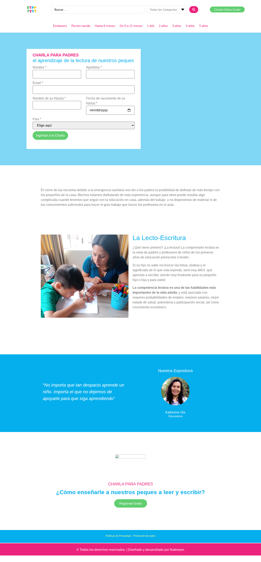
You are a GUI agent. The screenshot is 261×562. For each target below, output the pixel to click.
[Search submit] (193, 9)
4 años (190, 26)
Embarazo (60, 26)
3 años (176, 26)
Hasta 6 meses (105, 26)
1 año (150, 26)
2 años (163, 26)
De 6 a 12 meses (131, 26)
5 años (203, 26)
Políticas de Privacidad (118, 535)
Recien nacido (80, 26)
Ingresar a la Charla (50, 135)
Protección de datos (145, 535)
